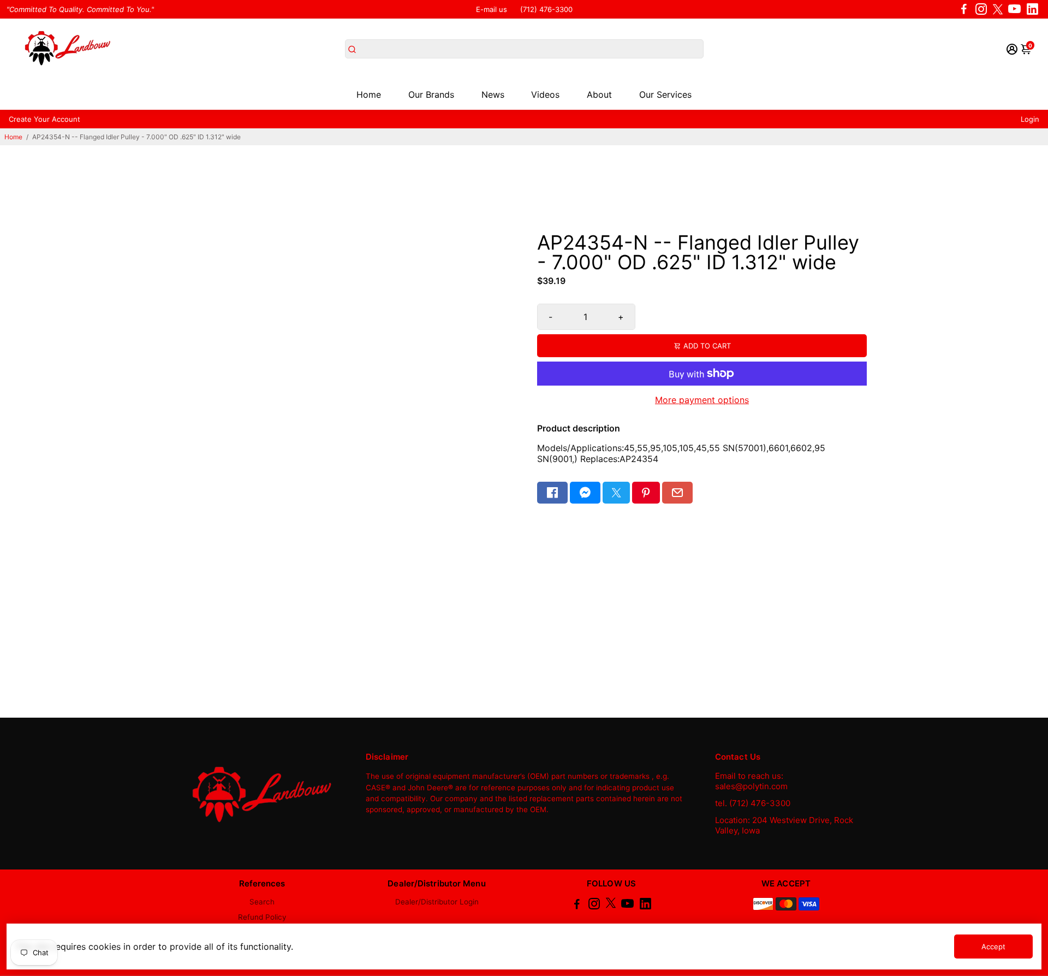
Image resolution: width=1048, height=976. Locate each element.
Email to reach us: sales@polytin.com (751, 781)
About (599, 94)
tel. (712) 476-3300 (752, 803)
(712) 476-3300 (546, 9)
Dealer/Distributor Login (437, 901)
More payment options (702, 399)
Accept (993, 946)
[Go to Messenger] (585, 493)
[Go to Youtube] (1014, 9)
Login (1030, 119)
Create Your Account (44, 119)
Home (368, 94)
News (492, 94)
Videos (545, 94)
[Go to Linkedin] (1032, 9)
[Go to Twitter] (997, 9)
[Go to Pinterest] (645, 493)
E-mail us (491, 9)
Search (262, 901)
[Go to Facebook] (964, 9)
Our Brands (431, 94)
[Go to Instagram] (981, 9)
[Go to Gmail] (677, 493)
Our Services (665, 94)
